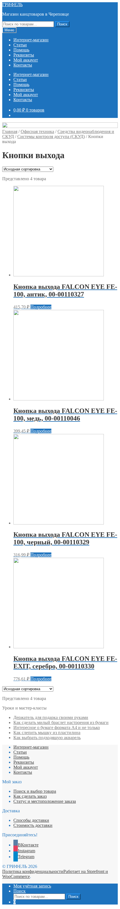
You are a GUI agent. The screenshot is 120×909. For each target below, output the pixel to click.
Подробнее (40, 307)
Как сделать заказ (30, 796)
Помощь (21, 50)
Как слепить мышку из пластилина (46, 732)
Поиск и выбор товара (34, 791)
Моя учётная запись (32, 886)
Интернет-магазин (31, 39)
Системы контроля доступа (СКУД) (51, 136)
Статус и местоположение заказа (44, 801)
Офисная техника (37, 131)
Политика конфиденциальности (32, 871)
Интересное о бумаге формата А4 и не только (56, 727)
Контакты (22, 65)
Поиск (62, 24)
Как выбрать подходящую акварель (47, 737)
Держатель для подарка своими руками (50, 717)
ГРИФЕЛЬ (12, 4)
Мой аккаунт (25, 60)
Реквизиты (23, 55)
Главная (9, 131)
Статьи (20, 44)
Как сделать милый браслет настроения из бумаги (61, 722)
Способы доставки (31, 820)
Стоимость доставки (32, 825)
